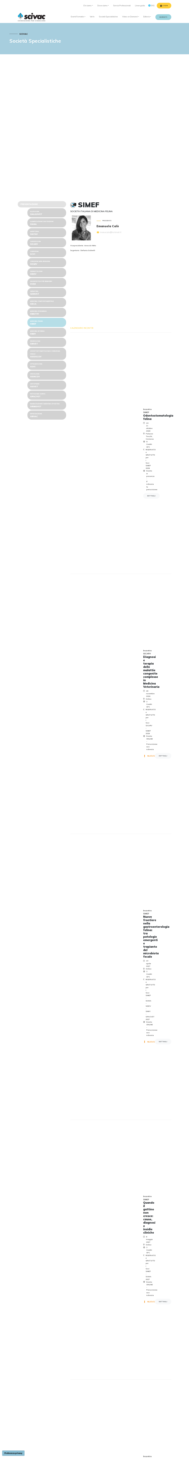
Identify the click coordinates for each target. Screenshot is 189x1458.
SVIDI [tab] (41, 282)
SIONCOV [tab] (35, 375)
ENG (153, 5)
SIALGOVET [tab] (36, 213)
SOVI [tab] (36, 365)
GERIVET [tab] (34, 292)
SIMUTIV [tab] (38, 312)
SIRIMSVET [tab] (45, 405)
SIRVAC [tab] (36, 415)
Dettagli (151, 496)
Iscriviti (163, 17)
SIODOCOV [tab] (45, 354)
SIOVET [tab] (34, 385)
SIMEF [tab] (36, 322)
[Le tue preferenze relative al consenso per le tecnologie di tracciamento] (13, 1453)
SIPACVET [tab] (37, 395)
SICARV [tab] (35, 242)
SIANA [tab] (41, 223)
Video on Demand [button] (130, 17)
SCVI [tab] (34, 252)
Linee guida (140, 5)
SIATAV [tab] (34, 233)
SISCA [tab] (42, 302)
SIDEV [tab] (36, 272)
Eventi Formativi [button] (77, 17)
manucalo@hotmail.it (110, 232)
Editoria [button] (146, 17)
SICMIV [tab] (40, 262)
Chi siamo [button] (87, 5)
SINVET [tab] (35, 342)
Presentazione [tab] (29, 204)
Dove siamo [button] (102, 5)
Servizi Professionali (122, 5)
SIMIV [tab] (37, 332)
